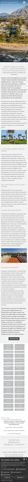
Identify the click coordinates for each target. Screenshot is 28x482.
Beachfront (8, 352)
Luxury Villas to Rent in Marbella (14, 427)
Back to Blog (8, 60)
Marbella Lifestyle (8, 383)
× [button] (26, 459)
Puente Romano (19, 396)
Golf (8, 356)
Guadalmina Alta (19, 355)
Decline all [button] (20, 477)
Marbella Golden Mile (8, 378)
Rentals (8, 401)
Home (3, 418)
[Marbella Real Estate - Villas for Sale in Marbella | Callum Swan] (9, 2)
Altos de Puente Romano (8, 347)
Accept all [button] (7, 477)
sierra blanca (19, 406)
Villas (8, 410)
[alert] (14, 469)
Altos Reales (19, 347)
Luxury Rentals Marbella (14, 433)
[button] (14, 474)
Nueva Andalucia (19, 390)
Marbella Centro (19, 368)
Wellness (19, 410)
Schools (8, 406)
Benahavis (19, 352)
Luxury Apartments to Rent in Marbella (14, 430)
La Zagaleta (19, 360)
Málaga (8, 364)
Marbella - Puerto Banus (8, 368)
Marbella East (19, 373)
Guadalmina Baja (8, 360)
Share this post (14, 338)
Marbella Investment (19, 378)
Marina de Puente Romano (8, 390)
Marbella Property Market (19, 383)
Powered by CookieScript (7, 480)
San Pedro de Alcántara (19, 401)
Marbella (19, 364)
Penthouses (8, 396)
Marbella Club (8, 373)
